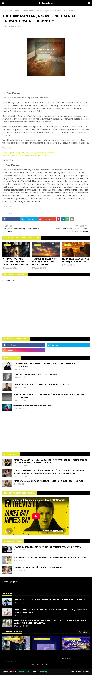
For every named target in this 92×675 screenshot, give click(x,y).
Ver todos (83, 632)
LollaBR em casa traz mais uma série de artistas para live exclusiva (47, 547)
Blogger (45, 672)
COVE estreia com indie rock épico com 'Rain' (35, 374)
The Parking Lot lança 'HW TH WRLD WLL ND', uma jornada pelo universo (49, 599)
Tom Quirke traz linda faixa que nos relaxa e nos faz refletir (44, 262)
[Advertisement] (46, 432)
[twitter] (68, 345)
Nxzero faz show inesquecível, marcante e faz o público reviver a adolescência (45, 657)
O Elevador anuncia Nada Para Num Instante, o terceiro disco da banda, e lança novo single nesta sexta (50, 621)
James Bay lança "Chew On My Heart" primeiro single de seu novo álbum (49, 481)
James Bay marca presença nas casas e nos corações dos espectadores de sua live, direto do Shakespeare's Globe (50, 461)
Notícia (16, 11)
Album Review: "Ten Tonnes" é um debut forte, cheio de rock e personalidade (44, 364)
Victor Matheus (10, 26)
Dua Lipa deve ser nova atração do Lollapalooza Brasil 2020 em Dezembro (50, 557)
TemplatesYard (23, 672)
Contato (86, 672)
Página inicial (7, 11)
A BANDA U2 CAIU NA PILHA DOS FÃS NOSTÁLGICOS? (75, 654)
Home (71, 672)
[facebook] (23, 345)
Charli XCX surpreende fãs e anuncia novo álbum (37, 567)
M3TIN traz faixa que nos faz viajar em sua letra (75, 260)
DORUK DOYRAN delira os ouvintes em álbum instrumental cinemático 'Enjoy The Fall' (48, 395)
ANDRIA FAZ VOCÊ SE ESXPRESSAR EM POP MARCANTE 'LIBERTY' (41, 384)
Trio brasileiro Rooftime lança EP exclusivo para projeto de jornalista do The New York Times (50, 611)
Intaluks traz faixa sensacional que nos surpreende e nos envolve (15, 262)
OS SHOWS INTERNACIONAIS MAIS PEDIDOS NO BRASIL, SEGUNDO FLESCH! (15, 655)
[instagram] (23, 350)
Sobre (78, 672)
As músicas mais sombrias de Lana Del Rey (34, 405)
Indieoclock (46, 3)
